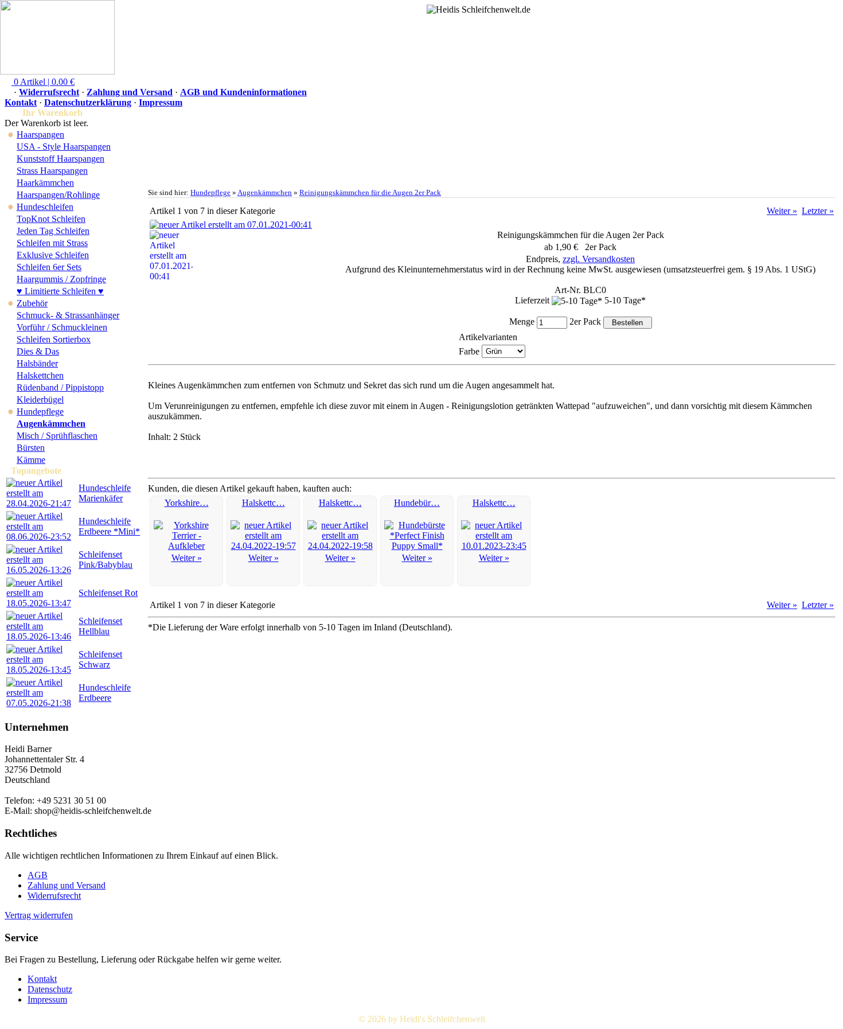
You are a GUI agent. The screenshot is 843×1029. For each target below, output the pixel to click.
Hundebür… (417, 503)
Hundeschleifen (45, 207)
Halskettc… (263, 503)
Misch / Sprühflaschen (57, 436)
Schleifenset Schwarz (100, 659)
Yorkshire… (187, 503)
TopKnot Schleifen (51, 219)
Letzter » (818, 211)
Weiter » (782, 211)
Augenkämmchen (264, 192)
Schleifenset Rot (108, 593)
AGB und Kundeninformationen (243, 92)
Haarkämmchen (45, 183)
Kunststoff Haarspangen (60, 158)
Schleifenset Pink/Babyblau (105, 559)
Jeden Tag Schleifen (53, 231)
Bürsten (31, 448)
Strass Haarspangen (52, 171)
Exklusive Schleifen (53, 255)
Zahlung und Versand (130, 92)
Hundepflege (40, 411)
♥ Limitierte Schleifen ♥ (60, 291)
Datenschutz (50, 989)
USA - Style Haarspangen (64, 146)
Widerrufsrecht (49, 92)
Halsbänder (37, 363)
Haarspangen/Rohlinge (58, 195)
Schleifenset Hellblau (100, 626)
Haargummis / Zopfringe (61, 279)
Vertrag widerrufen (39, 915)
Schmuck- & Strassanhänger (68, 315)
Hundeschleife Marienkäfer (105, 493)
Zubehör (32, 303)
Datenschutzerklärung (87, 102)
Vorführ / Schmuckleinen (62, 327)
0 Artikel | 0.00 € (43, 82)
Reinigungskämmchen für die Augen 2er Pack (370, 192)
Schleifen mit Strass (52, 243)
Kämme (31, 460)
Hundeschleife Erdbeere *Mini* (109, 526)
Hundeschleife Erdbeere (105, 693)
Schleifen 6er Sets (49, 267)
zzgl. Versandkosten (599, 259)
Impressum (160, 102)
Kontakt (21, 102)
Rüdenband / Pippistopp (60, 387)
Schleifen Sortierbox (54, 339)
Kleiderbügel (40, 399)
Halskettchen (40, 375)
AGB (38, 875)
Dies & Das (38, 351)
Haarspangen (40, 134)
